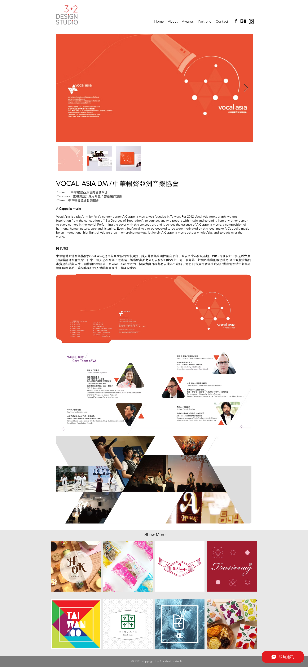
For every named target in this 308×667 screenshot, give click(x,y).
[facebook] (235, 20)
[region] (76, 566)
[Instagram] (251, 21)
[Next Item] (245, 88)
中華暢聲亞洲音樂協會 (83, 200)
